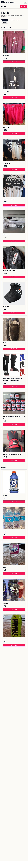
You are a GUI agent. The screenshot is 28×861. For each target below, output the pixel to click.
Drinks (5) (5, 22)
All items (5, 19)
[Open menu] (25, 2)
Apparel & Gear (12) (14, 19)
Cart (24, 6)
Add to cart (14, 61)
